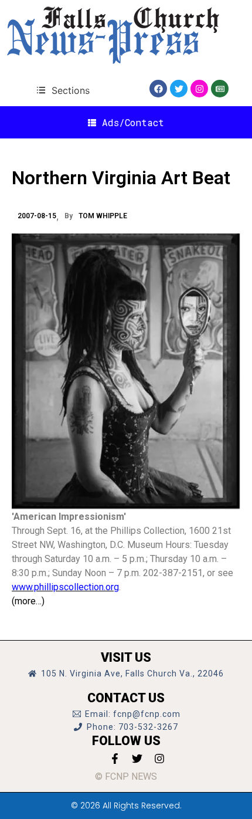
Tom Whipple (103, 216)
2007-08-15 (37, 216)
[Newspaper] (220, 88)
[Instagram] (199, 88)
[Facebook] (158, 88)
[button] (63, 90)
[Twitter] (179, 88)
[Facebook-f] (115, 758)
